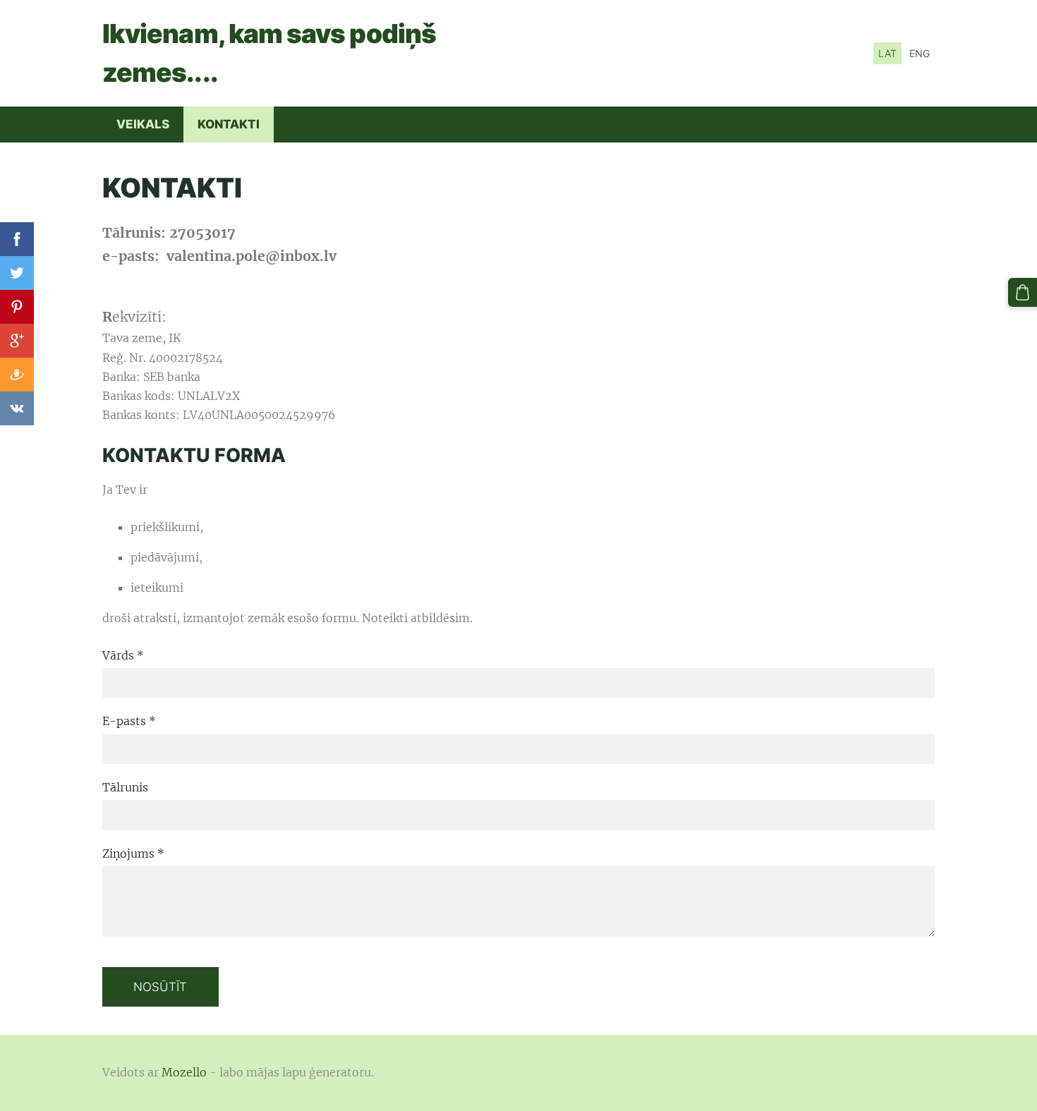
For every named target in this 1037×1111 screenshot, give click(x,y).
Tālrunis (125, 787)
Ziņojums (133, 853)
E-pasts (129, 721)
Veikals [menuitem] (142, 124)
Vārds (123, 655)
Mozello (184, 1072)
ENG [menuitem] (919, 53)
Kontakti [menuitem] (229, 124)
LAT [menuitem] (887, 53)
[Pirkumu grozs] (1022, 292)
